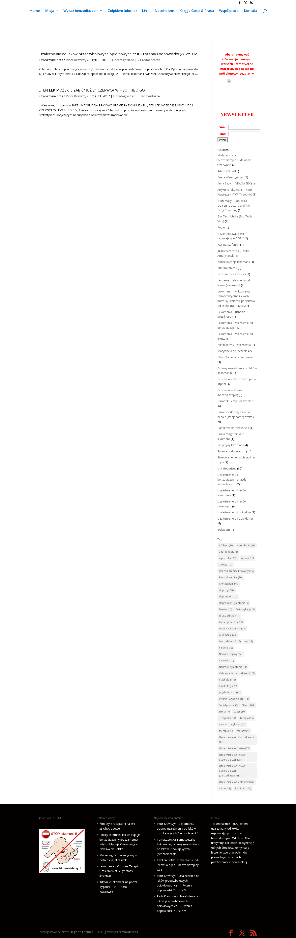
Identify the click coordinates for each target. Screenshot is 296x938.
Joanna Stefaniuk (228, 244)
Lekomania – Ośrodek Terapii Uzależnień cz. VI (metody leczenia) (118, 871)
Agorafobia (246, 545)
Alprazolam (228, 558)
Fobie (221, 227)
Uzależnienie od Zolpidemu (235, 518)
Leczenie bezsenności (231, 274)
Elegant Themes (81, 932)
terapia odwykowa (232, 724)
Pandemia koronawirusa (233, 428)
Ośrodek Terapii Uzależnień (235, 401)
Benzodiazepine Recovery (236, 571)
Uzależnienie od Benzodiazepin (237, 739)
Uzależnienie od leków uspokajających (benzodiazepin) (232, 770)
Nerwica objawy (230, 654)
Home (35, 11)
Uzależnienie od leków (234, 748)
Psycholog (227, 679)
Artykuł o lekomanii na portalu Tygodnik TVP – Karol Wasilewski (119, 887)
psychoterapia (229, 692)
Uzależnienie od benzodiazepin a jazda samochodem (231, 479)
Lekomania (227, 635)
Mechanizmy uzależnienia (234, 345)
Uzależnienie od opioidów (234, 512)
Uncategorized (123, 60)
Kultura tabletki (227, 268)
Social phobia (228, 705)
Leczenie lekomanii (232, 628)
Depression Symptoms (233, 603)
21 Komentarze (149, 60)
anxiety (225, 564)
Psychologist (228, 686)
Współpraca (229, 11)
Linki (145, 11)
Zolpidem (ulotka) (122, 11)
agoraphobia (228, 551)
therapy (243, 731)
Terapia (247, 718)
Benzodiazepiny (230, 577)
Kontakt (250, 11)
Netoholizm (164, 11)
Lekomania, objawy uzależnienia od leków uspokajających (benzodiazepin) (177, 828)
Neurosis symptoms (233, 667)
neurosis (226, 660)
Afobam (226, 545)
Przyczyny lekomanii (230, 445)
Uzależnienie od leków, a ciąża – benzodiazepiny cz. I (178, 865)
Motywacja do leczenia (232, 351)
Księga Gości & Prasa (196, 11)
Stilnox (248, 705)
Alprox (247, 558)
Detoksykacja (245, 609)
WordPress (130, 932)
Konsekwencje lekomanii (233, 262)
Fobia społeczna (231, 622)
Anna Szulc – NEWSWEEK (233, 183)
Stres (224, 711)
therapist (226, 731)
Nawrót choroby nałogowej (235, 357)
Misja (49, 11)
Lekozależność (230, 641)
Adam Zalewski (227, 171)
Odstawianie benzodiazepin (237, 673)
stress (239, 711)
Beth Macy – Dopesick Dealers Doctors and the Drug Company (233, 205)
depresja (226, 590)
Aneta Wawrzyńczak (230, 177)
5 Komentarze (149, 96)
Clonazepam (228, 583)
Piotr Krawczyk (77, 60)
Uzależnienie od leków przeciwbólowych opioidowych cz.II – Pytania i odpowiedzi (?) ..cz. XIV (118, 53)
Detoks (225, 609)
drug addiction (229, 615)
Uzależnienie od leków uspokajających (232, 757)
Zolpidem (223, 529)
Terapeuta (227, 718)
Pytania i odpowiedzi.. (231, 451)
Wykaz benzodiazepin (80, 11)
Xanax (225, 788)
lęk (249, 641)
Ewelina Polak (166, 860)
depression (228, 596)
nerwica (226, 647)
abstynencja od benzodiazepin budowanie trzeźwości (234, 160)
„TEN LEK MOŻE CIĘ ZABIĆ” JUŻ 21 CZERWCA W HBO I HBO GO (92, 90)
